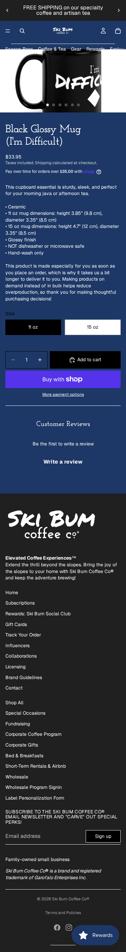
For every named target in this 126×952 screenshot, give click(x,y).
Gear (76, 49)
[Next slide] (118, 10)
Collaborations (21, 656)
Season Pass (19, 49)
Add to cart (89, 359)
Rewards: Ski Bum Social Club (38, 614)
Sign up (103, 836)
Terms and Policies (63, 912)
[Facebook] (57, 927)
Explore (118, 49)
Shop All (14, 703)
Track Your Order (23, 635)
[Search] (22, 30)
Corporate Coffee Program (33, 734)
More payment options (63, 394)
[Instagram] (69, 927)
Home (11, 592)
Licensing (15, 667)
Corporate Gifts (21, 745)
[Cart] (118, 30)
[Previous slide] (7, 10)
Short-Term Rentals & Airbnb (35, 766)
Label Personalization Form (34, 798)
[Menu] (7, 31)
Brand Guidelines (23, 677)
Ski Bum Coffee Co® (70, 899)
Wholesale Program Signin (33, 787)
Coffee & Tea (52, 49)
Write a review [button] (63, 461)
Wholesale (16, 777)
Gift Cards (16, 624)
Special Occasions (25, 713)
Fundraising (17, 724)
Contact (14, 688)
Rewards (95, 49)
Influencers (17, 645)
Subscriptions (20, 603)
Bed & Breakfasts (24, 756)
